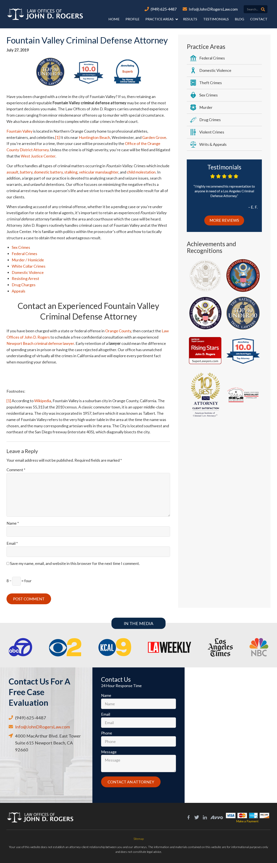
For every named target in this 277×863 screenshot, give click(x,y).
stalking (70, 172)
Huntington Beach (94, 137)
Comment (15, 469)
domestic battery (48, 172)
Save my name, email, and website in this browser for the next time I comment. (75, 563)
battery (26, 172)
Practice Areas (159, 19)
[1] (57, 137)
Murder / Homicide (28, 259)
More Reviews (224, 220)
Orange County (118, 330)
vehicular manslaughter (98, 172)
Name (12, 523)
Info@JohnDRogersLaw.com (213, 9)
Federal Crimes (24, 253)
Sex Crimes (21, 247)
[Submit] (263, 9)
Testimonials (216, 19)
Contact (258, 19)
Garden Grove (154, 137)
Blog (239, 19)
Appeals (18, 291)
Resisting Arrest (25, 278)
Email (12, 543)
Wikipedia (42, 400)
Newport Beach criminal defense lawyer (40, 343)
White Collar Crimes (28, 266)
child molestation (141, 172)
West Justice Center (38, 156)
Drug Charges (23, 284)
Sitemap (139, 839)
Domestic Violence (28, 272)
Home (113, 19)
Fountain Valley (19, 131)
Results (190, 19)
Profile (132, 19)
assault (12, 172)
